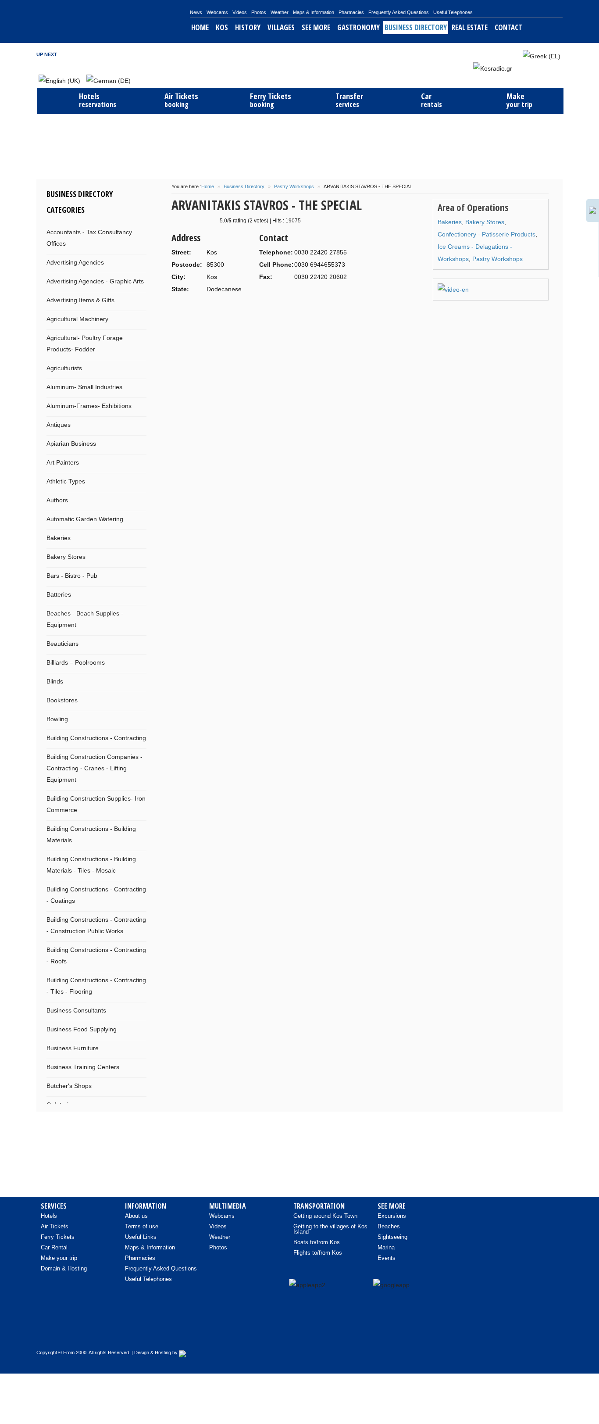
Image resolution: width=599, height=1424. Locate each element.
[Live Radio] (551, 1333)
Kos (222, 27)
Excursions (392, 1216)
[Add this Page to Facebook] (258, 314)
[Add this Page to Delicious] (217, 314)
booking (181, 100)
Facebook (481, 54)
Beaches (389, 1226)
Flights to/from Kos (317, 1252)
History (247, 27)
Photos (258, 12)
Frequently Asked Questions (398, 12)
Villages (281, 27)
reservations (97, 100)
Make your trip (59, 1258)
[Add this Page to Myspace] (285, 314)
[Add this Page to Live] (299, 314)
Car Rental (54, 1247)
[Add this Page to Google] (176, 314)
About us (136, 1216)
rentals (431, 100)
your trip (519, 100)
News (196, 12)
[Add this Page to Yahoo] (204, 314)
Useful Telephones (453, 12)
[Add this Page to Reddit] (272, 314)
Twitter (493, 54)
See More (316, 27)
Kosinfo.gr (113, 21)
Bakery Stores (484, 221)
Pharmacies (351, 12)
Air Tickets (54, 1226)
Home (200, 27)
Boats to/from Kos (316, 1242)
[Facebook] (496, 1333)
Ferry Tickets (58, 1237)
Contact (508, 27)
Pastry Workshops (294, 186)
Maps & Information (313, 12)
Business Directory (416, 27)
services (349, 100)
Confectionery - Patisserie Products (486, 234)
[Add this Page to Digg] (244, 314)
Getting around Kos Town (325, 1216)
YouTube (505, 54)
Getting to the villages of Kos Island (330, 1229)
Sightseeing (392, 1237)
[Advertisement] (299, 145)
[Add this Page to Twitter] (312, 314)
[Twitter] (533, 1333)
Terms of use (141, 1226)
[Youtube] (514, 1333)
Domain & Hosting (64, 1268)
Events (387, 1258)
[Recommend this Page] (326, 314)
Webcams (217, 12)
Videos (239, 12)
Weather (280, 12)
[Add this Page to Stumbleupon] (231, 314)
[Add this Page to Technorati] (190, 314)
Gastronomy (358, 27)
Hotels (49, 1216)
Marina (386, 1247)
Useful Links (141, 1237)
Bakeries (450, 221)
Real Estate (470, 27)
